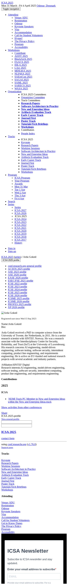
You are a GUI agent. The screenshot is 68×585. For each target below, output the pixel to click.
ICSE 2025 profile (17, 292)
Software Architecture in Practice (38, 151)
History (18, 242)
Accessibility (21, 47)
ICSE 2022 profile (17, 283)
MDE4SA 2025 (23, 70)
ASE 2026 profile (17, 274)
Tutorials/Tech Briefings (33, 169)
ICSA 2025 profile (11, 260)
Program (19, 44)
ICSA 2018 (20, 236)
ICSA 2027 (20, 210)
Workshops (14, 50)
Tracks (11, 136)
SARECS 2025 (23, 85)
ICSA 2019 (20, 234)
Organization (14, 91)
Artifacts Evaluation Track (35, 157)
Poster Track (27, 166)
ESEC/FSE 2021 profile (20, 280)
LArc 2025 (20, 67)
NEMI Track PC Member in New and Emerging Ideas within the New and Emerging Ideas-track (36, 400)
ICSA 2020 (20, 231)
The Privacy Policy (24, 41)
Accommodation (23, 32)
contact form (7, 438)
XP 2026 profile (16, 307)
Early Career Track (31, 160)
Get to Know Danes (11, 523)
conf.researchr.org (17, 444)
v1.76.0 (32, 444)
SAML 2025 (21, 82)
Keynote (25, 142)
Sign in (11, 248)
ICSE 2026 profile (17, 295)
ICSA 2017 (20, 239)
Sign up (12, 251)
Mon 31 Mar (21, 186)
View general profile (10, 419)
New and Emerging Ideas (34, 154)
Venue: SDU (21, 17)
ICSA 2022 (20, 225)
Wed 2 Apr (20, 192)
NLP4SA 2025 (22, 73)
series (17, 256)
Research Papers (29, 145)
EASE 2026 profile (18, 277)
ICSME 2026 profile (18, 301)
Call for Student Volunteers (29, 35)
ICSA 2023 (20, 222)
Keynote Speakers (24, 26)
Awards (19, 183)
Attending (13, 14)
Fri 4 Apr (19, 198)
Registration (21, 20)
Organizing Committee (33, 97)
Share (4, 413)
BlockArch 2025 (23, 59)
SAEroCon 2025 (23, 76)
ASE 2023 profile (17, 271)
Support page (7, 447)
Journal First (27, 163)
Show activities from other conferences (21, 407)
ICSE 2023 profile (17, 286)
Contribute (20, 53)
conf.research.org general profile (25, 266)
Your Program (22, 180)
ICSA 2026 (20, 213)
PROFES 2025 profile (19, 304)
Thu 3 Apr (20, 195)
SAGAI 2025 (22, 79)
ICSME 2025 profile (18, 298)
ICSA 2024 (20, 219)
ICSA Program (22, 177)
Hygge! (18, 38)
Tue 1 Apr (20, 189)
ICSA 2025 (7, 256)
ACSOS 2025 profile (19, 268)
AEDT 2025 (21, 56)
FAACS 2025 (22, 62)
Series (18, 207)
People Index (28, 133)
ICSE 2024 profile (17, 289)
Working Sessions (30, 148)
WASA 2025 (21, 88)
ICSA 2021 (20, 228)
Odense (18, 23)
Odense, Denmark (46, 5)
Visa (17, 29)
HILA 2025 (21, 65)
